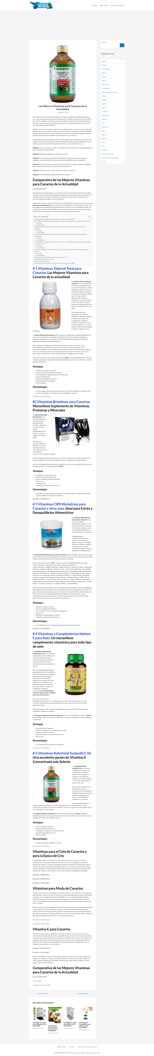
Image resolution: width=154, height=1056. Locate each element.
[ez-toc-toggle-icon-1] (89, 216)
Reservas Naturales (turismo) (110, 158)
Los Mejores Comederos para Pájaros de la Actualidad (85, 1025)
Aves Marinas (106, 69)
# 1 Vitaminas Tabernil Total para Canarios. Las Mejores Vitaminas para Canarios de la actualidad (62, 221)
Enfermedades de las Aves (109, 92)
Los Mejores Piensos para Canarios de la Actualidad (53, 1028)
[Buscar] (122, 45)
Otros (103, 131)
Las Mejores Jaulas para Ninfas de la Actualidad (70, 1024)
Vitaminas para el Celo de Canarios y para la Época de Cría (51, 257)
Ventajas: (39, 223)
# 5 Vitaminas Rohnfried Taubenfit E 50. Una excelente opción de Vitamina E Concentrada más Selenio (61, 250)
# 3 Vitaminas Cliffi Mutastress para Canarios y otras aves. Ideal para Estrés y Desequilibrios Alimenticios (61, 235)
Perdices (104, 150)
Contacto (94, 5)
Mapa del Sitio (104, 5)
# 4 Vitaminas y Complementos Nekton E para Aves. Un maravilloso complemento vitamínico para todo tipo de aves (63, 243)
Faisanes (104, 96)
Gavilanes (105, 111)
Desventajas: (41, 225)
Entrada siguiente (83, 993)
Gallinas (104, 100)
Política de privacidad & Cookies (87, 1047)
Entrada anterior (41, 993)
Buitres (104, 73)
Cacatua (104, 77)
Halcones (104, 119)
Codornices (105, 84)
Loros (103, 123)
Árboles (104, 65)
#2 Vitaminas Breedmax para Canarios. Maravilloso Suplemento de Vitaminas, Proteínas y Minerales (60, 227)
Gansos (104, 104)
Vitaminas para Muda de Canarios (44, 259)
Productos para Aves (38, 1028)
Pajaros (104, 134)
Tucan (104, 161)
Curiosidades (106, 88)
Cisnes (104, 80)
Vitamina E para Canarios (42, 261)
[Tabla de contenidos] (89, 217)
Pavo (103, 146)
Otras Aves (105, 127)
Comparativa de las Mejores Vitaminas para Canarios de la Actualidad (54, 219)
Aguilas (104, 61)
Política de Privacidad (117, 5)
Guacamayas (105, 115)
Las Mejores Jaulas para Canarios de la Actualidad (39, 1024)
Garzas (104, 107)
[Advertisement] (77, 23)
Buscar (104, 42)
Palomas (104, 138)
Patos (103, 142)
